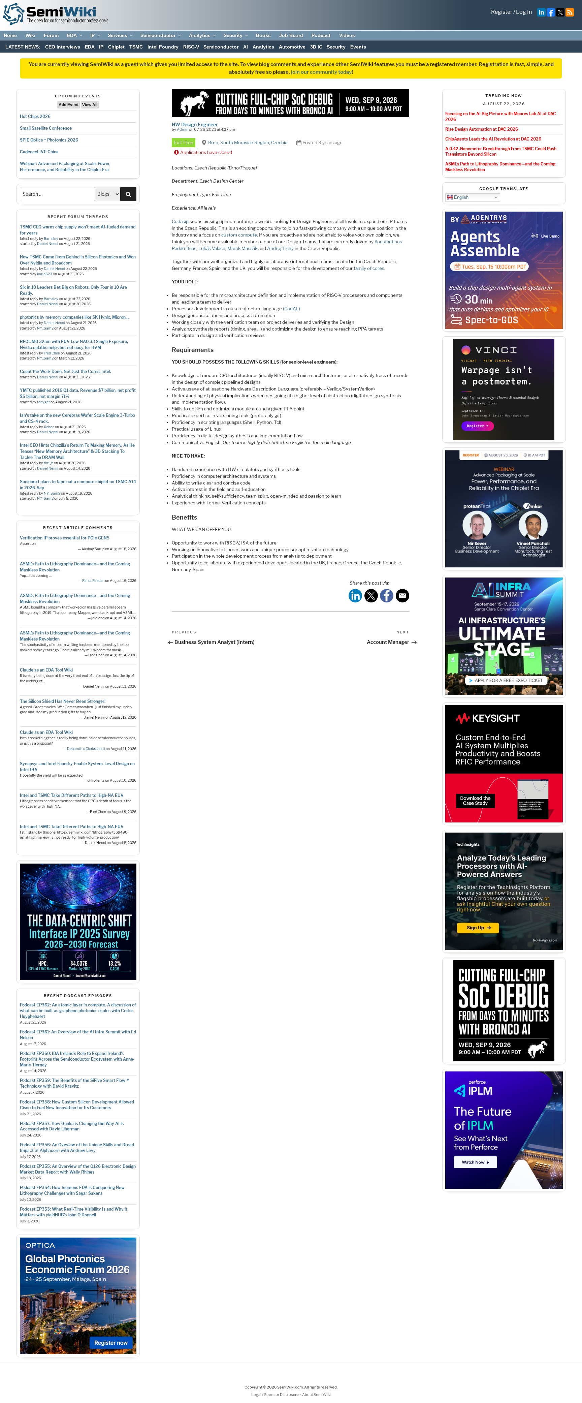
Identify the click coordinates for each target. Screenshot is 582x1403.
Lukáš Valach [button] (211, 248)
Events (358, 47)
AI (245, 47)
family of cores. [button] (369, 268)
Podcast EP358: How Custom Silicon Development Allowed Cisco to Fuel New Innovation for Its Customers (77, 1104)
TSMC (136, 47)
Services (117, 35)
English (460, 196)
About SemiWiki (316, 1394)
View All (89, 104)
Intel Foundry (163, 47)
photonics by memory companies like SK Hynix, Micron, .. (75, 317)
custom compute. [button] (239, 235)
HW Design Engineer (195, 124)
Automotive (292, 47)
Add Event (68, 104)
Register (501, 12)
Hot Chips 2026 (35, 116)
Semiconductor (157, 35)
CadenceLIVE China (39, 151)
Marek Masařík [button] (242, 248)
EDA (72, 35)
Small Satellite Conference (46, 128)
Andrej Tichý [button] (280, 248)
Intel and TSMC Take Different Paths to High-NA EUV (72, 795)
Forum (51, 35)
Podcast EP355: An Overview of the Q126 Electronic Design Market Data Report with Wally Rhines (78, 1169)
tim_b (48, 463)
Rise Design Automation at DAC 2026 (481, 129)
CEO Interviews (62, 47)
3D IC (316, 47)
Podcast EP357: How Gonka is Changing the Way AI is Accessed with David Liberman (72, 1126)
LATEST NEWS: (22, 47)
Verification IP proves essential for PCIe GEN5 (64, 537)
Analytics (200, 35)
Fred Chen (52, 353)
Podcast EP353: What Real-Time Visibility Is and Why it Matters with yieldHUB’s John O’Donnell (73, 1212)
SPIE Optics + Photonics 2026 (49, 140)
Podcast (321, 35)
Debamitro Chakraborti (86, 749)
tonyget (43, 402)
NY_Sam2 (45, 328)
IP (92, 35)
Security (233, 35)
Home (10, 35)
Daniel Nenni (47, 244)
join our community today (321, 72)
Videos (347, 35)
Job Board (291, 35)
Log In (524, 12)
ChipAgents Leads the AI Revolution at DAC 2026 (493, 139)
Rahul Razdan (93, 581)
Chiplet (116, 47)
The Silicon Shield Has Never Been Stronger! (62, 701)
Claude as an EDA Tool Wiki (46, 670)
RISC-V (191, 47)
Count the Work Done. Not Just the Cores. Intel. (65, 371)
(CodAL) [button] (291, 308)
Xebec (49, 427)
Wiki (30, 35)
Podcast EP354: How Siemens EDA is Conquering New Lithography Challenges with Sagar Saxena (72, 1190)
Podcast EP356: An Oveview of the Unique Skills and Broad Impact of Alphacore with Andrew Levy (77, 1147)
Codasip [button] (180, 221)
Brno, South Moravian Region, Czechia (247, 142)
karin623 (44, 274)
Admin (182, 129)
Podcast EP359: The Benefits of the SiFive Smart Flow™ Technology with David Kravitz (74, 1083)
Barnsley (51, 239)
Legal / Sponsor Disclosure (275, 1394)
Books (263, 35)
